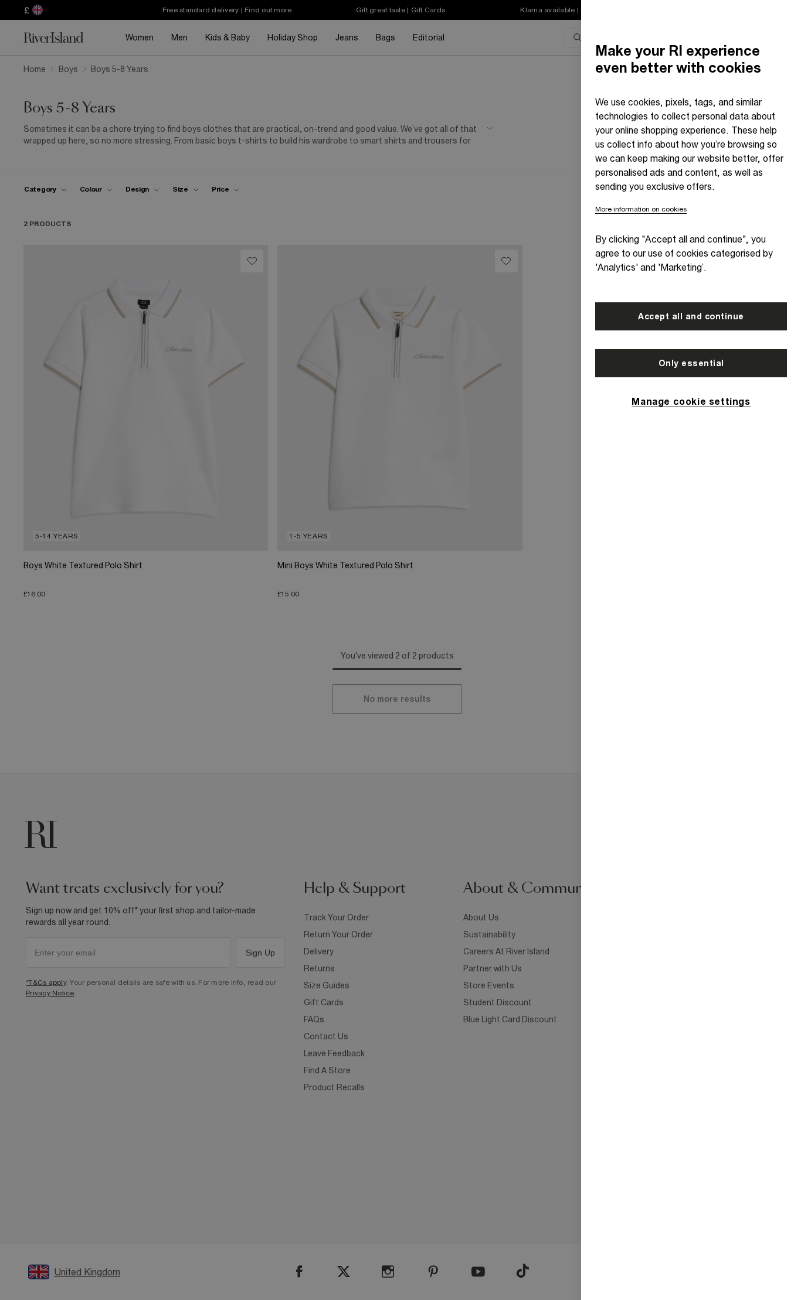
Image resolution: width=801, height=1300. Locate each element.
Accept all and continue (691, 316)
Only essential (691, 363)
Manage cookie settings (691, 401)
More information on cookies (641, 209)
